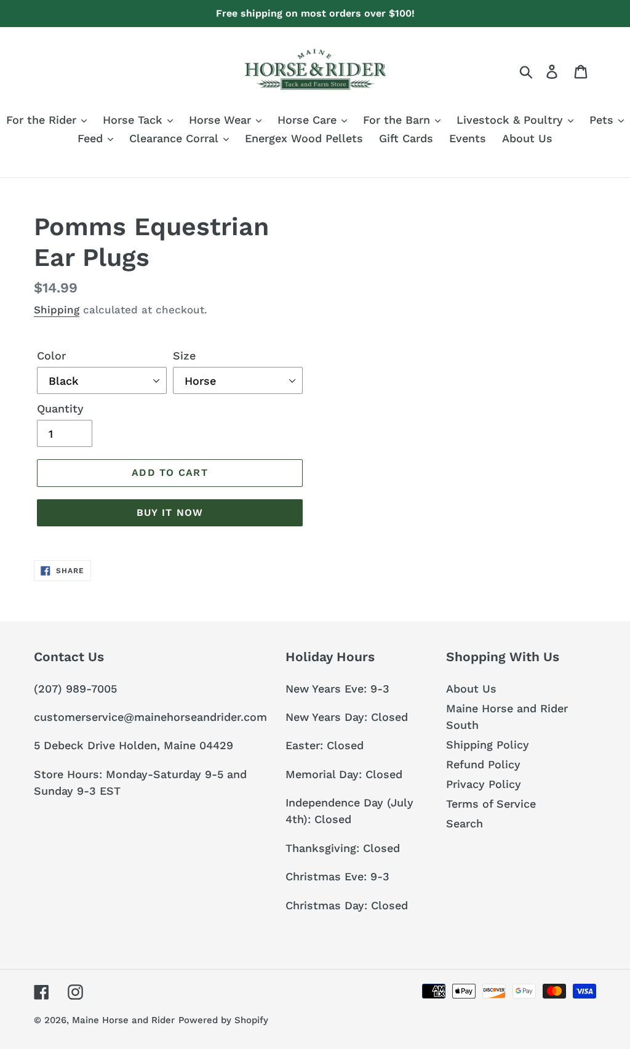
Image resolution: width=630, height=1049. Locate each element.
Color (51, 355)
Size (184, 355)
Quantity (60, 408)
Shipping (56, 309)
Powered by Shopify (223, 1020)
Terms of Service (491, 803)
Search (464, 823)
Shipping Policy (487, 744)
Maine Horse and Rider (123, 1020)
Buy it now (170, 512)
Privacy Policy (483, 784)
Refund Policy (483, 764)
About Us (471, 688)
